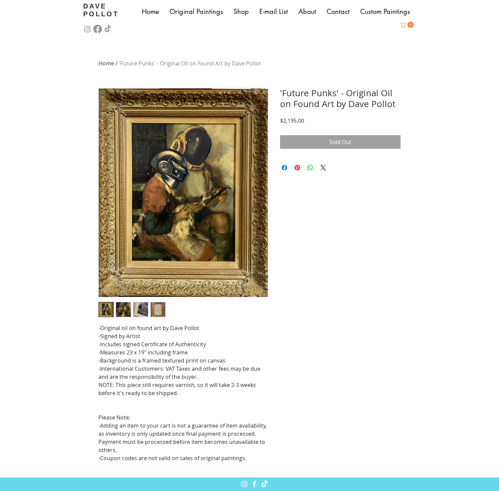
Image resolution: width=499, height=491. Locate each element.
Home (106, 63)
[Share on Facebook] (284, 168)
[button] (407, 25)
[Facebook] (97, 29)
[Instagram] (87, 29)
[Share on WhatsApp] (310, 168)
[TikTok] (108, 29)
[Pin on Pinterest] (297, 168)
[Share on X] (323, 168)
